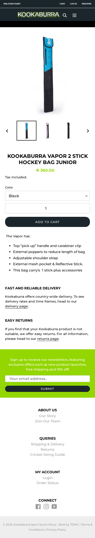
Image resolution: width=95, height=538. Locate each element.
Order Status (47, 483)
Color (9, 187)
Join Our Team (47, 421)
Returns (47, 449)
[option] (26, 131)
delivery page (16, 306)
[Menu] (74, 15)
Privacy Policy (56, 529)
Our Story (47, 416)
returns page (48, 339)
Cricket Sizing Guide (47, 454)
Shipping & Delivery (47, 444)
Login (48, 478)
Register (86, 4)
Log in (73, 4)
